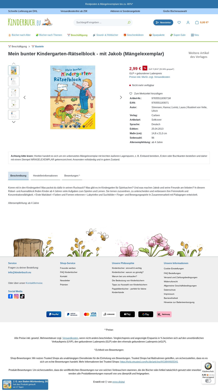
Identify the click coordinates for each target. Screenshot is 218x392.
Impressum (169, 294)
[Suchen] (129, 22)
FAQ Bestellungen (172, 273)
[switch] (208, 381)
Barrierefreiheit (171, 298)
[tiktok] (22, 296)
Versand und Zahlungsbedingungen (180, 277)
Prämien (64, 284)
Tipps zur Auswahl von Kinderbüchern (129, 284)
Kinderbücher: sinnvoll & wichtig (127, 268)
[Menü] (213, 362)
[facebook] (10, 296)
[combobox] (99, 22)
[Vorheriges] (24, 97)
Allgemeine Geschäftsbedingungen (180, 285)
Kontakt (63, 276)
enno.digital (118, 382)
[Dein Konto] (188, 22)
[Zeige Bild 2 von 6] (66, 126)
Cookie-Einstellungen (174, 268)
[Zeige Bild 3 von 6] (70, 126)
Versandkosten (70, 338)
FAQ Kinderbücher (68, 272)
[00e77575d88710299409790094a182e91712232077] (72, 97)
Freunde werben (68, 268)
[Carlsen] (199, 55)
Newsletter (65, 280)
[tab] (18, 176)
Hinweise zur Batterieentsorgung (179, 302)
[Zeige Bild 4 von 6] (75, 126)
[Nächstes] (121, 97)
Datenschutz (170, 290)
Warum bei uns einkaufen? (124, 276)
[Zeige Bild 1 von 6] (61, 126)
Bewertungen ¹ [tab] (72, 175)
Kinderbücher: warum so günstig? (128, 272)
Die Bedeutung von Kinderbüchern (128, 280)
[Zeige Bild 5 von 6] (79, 126)
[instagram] (16, 296)
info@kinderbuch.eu (19, 272)
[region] (65, 97)
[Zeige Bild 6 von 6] (84, 126)
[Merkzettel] (179, 22)
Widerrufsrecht (171, 281)
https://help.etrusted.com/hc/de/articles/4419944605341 (149, 361)
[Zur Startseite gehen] (30, 22)
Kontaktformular (34, 283)
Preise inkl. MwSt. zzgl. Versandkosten (149, 77)
